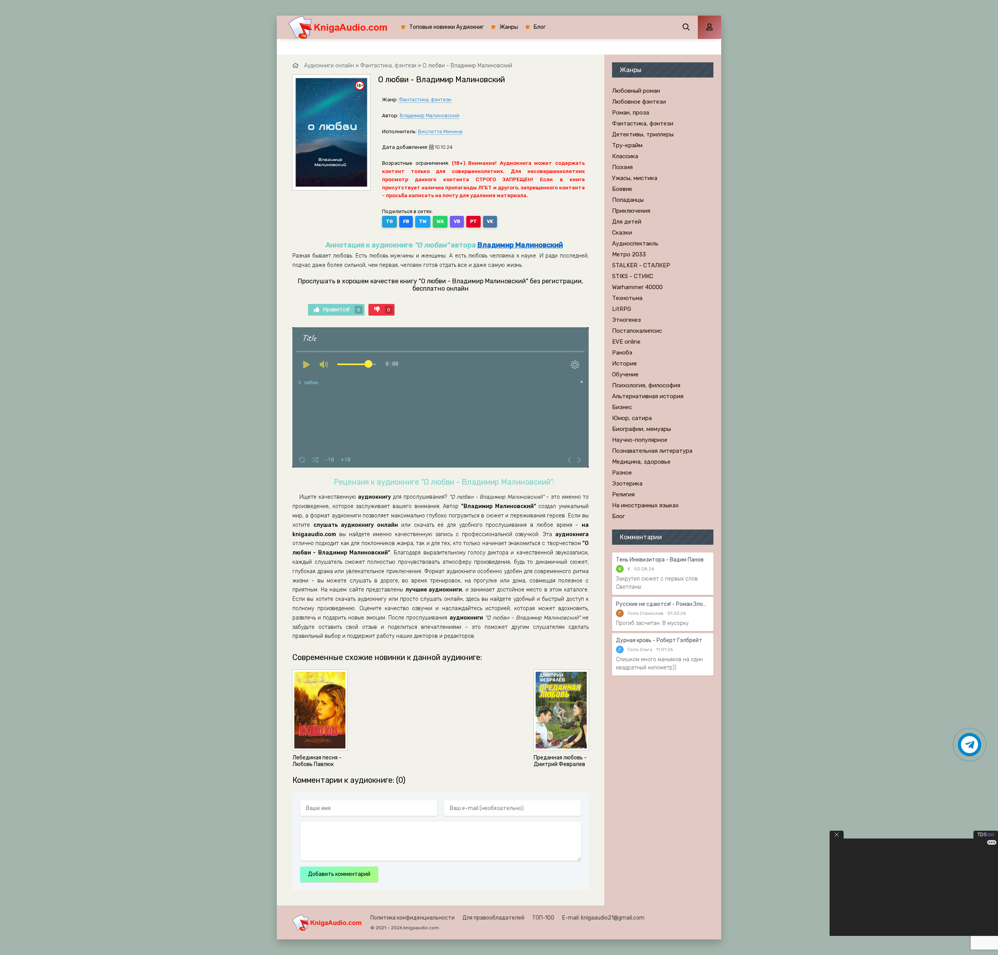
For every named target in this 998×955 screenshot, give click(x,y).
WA (440, 221)
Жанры (508, 27)
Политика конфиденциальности (412, 917)
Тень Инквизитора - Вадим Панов (660, 559)
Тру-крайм (627, 145)
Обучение (625, 374)
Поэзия (622, 167)
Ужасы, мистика (634, 178)
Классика (625, 156)
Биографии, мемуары (641, 428)
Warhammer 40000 (637, 287)
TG (389, 221)
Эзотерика (627, 483)
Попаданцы (628, 199)
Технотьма (627, 298)
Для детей (626, 221)
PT (473, 221)
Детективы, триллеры (643, 134)
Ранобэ (622, 352)
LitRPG (621, 308)
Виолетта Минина (440, 131)
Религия (623, 494)
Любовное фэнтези (639, 101)
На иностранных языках (645, 505)
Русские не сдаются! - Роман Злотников (663, 604)
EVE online (626, 341)
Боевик (622, 188)
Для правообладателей (493, 917)
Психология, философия (646, 385)
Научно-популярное (639, 439)
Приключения (631, 210)
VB (457, 221)
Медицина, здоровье (641, 461)
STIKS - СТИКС (632, 276)
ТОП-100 (543, 917)
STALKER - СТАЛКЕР (641, 265)
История (624, 363)
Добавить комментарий (339, 874)
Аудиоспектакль (635, 243)
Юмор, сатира (632, 418)
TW (422, 221)
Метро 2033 (629, 254)
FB (406, 221)
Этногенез (626, 319)
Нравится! (341, 309)
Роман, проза (630, 112)
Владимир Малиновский (429, 115)
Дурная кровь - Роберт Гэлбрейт (659, 640)
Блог (540, 27)
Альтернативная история (647, 396)
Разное (622, 472)
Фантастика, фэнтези (425, 99)
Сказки (622, 232)
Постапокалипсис (637, 330)
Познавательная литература (652, 450)
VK (490, 221)
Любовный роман (636, 90)
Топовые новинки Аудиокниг (446, 27)
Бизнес (622, 407)
